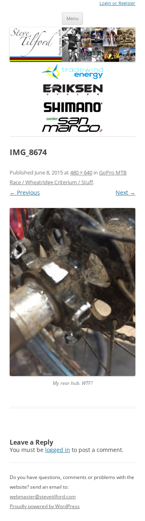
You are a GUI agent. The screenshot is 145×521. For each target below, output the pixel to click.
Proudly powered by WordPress (45, 506)
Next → (125, 192)
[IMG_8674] (72, 292)
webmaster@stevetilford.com (43, 496)
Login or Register (117, 3)
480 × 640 (81, 172)
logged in (57, 450)
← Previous (25, 192)
